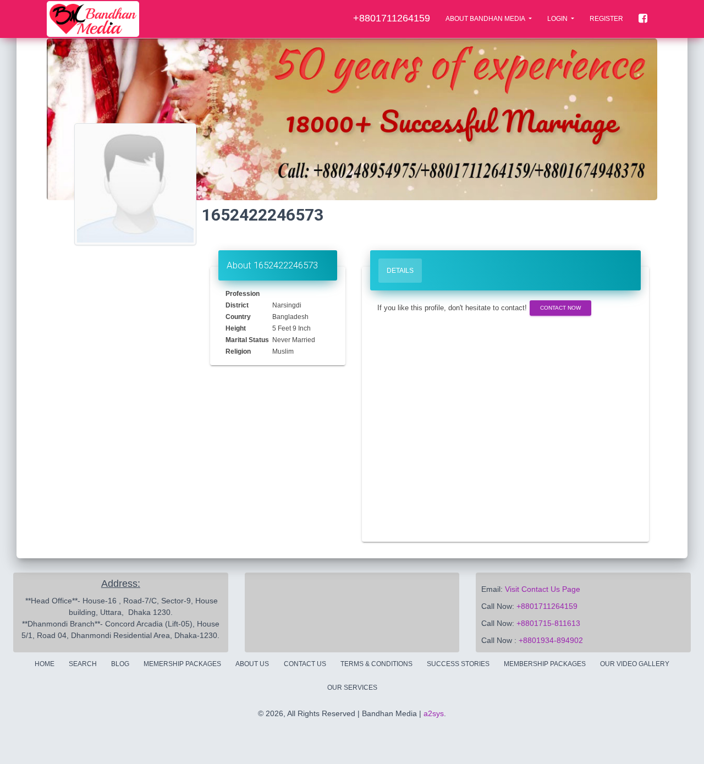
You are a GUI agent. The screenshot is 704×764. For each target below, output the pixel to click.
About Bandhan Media (486, 19)
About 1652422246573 (272, 265)
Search (83, 664)
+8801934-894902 (551, 640)
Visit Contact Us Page (542, 589)
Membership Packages (545, 664)
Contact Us (305, 664)
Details (400, 270)
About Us (252, 664)
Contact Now (560, 308)
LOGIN (558, 19)
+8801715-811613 (548, 623)
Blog (120, 664)
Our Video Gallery (634, 664)
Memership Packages (182, 664)
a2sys (434, 713)
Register (606, 19)
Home (44, 664)
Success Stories (458, 664)
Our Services (352, 687)
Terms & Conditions (376, 664)
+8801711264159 (547, 606)
